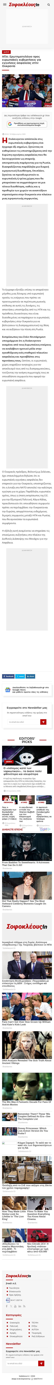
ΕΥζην (34, 1326)
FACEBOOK (9, 676)
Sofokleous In (24, 4)
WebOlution (36, 1379)
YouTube (15, 1306)
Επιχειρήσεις (16, 1329)
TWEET (21, 676)
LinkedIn (19, 1306)
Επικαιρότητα (16, 1336)
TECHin (35, 1322)
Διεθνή (6, 52)
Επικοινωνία (15, 1291)
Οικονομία (15, 1322)
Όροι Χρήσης (15, 1295)
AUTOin (35, 1329)
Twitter (11, 1306)
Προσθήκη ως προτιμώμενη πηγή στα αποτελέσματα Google (29, 124)
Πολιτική (14, 1326)
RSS (23, 1306)
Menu (5, 4)
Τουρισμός (37, 1333)
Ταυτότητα (14, 1288)
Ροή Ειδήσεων (38, 1336)
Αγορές (13, 1333)
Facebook (7, 1306)
